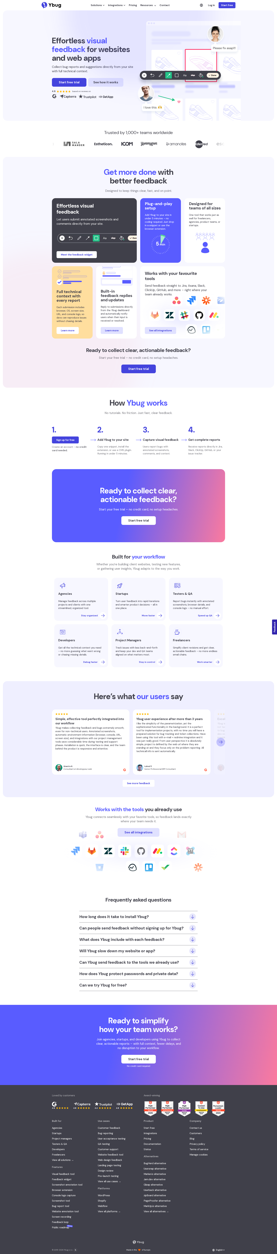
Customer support (108, 1149)
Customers (196, 1133)
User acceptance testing (112, 1138)
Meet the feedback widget (76, 254)
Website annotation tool (65, 1211)
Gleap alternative (153, 1184)
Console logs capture (64, 1195)
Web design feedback (110, 1160)
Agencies (57, 1127)
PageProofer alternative (157, 1200)
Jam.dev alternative (154, 1179)
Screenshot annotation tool (67, 1184)
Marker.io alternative (155, 1174)
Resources (146, 5)
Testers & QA (59, 1144)
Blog (192, 1138)
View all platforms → (109, 1211)
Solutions (96, 5)
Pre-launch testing (108, 1176)
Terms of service (199, 1149)
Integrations (115, 5)
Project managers (62, 1138)
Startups (56, 1133)
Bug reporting (105, 1133)
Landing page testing (109, 1165)
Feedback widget (61, 1179)
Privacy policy (197, 1144)
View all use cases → (109, 1181)
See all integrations (160, 330)
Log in (211, 5)
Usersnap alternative (155, 1168)
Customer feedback (109, 1127)
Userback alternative (155, 1190)
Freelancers (58, 1154)
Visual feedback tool (63, 1174)
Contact (165, 5)
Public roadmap (62, 1227)
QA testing (104, 1144)
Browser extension (62, 1190)
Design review (105, 1170)
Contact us (196, 1127)
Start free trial (69, 82)
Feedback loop (60, 1222)
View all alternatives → (156, 1211)
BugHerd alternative (155, 1163)
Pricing (133, 5)
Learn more (67, 330)
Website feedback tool (110, 1154)
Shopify (102, 1200)
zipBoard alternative (155, 1195)
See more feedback (138, 783)
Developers (58, 1149)
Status (147, 1149)
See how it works (105, 82)
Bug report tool (60, 1206)
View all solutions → (63, 1160)
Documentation (152, 1144)
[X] (75, 1250)
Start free (227, 5)
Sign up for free (65, 440)
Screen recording (61, 1216)
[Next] (220, 742)
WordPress (104, 1195)
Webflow (102, 1206)
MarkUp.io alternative (155, 1206)
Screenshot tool (61, 1200)
